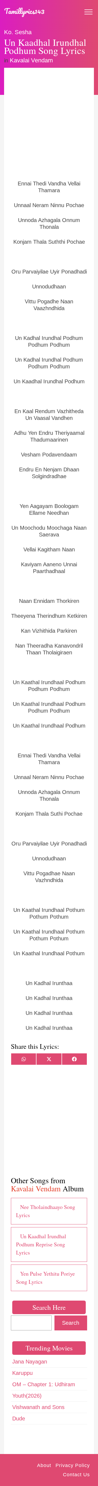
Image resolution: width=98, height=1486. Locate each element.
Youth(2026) (27, 1396)
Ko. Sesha (18, 32)
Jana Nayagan (29, 1362)
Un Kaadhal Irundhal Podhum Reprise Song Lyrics (41, 1244)
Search (70, 1323)
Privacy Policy (73, 1465)
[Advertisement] (49, 123)
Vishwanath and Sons (38, 1407)
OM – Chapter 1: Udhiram (43, 1384)
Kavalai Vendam (31, 60)
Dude (18, 1418)
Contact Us (76, 1474)
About (44, 1465)
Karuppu (22, 1373)
